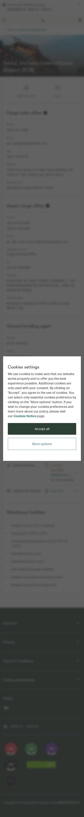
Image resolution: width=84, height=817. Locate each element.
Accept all (42, 429)
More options (42, 444)
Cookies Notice (24, 416)
